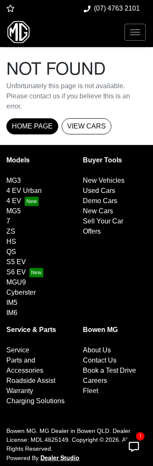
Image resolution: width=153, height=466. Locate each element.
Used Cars (99, 190)
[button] (135, 32)
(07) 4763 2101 (117, 8)
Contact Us (99, 360)
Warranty (19, 390)
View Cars (86, 126)
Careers (95, 380)
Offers (92, 231)
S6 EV (16, 272)
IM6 (11, 312)
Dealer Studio (59, 457)
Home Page (32, 126)
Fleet (90, 390)
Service (17, 350)
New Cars (98, 211)
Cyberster (21, 292)
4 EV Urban (24, 190)
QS (11, 251)
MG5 (13, 211)
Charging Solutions (35, 401)
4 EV (13, 200)
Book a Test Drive (109, 370)
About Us (97, 350)
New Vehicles (104, 180)
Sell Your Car (103, 221)
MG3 (13, 180)
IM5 (11, 302)
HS (11, 241)
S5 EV (16, 261)
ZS (10, 231)
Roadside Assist (30, 380)
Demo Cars (100, 200)
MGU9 (16, 282)
